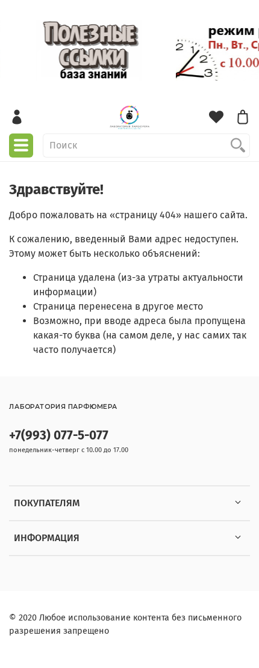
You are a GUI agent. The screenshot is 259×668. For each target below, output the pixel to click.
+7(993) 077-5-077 (58, 435)
